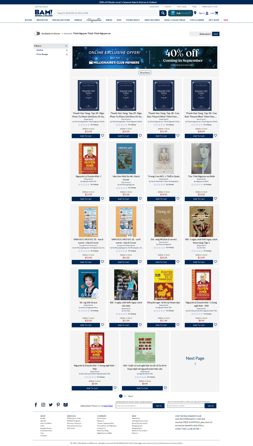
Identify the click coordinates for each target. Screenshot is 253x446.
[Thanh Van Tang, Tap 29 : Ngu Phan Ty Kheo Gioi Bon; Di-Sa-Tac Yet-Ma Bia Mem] (88, 95)
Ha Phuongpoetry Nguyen (92, 249)
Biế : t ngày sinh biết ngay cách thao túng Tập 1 (201, 241)
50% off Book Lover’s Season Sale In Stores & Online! (128, 2)
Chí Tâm (202, 248)
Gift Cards (182, 6)
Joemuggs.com (140, 443)
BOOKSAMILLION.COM (123, 443)
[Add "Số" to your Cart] (88, 325)
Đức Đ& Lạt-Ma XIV (195, 311)
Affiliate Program (73, 421)
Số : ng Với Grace (88, 302)
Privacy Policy (177, 443)
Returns (135, 433)
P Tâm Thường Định (170, 181)
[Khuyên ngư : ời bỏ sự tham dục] (163, 285)
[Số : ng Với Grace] (88, 285)
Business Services (74, 423)
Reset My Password (139, 423)
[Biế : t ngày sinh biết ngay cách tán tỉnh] (126, 285)
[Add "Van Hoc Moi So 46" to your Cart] (126, 199)
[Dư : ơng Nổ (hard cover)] (164, 222)
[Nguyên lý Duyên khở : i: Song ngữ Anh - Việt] (201, 285)
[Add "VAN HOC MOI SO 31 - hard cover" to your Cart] (88, 262)
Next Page (195, 360)
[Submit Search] (163, 13)
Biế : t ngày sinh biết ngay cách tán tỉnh (126, 304)
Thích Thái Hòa (157, 181)
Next (130, 396)
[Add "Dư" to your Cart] (163, 262)
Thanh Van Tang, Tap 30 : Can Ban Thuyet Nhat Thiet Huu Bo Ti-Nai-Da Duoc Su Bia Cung (201, 115)
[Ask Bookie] (180, 13)
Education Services (74, 426)
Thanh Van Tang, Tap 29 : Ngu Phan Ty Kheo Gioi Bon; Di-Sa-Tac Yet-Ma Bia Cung (126, 115)
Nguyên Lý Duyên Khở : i (88, 176)
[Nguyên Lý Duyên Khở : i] (88, 159)
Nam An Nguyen (164, 244)
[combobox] (112, 13)
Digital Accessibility (104, 433)
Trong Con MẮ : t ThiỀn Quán (164, 176)
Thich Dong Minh (81, 121)
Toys (42, 433)
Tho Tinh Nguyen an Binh (201, 176)
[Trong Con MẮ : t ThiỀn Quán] (164, 159)
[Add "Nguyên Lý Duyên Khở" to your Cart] (88, 199)
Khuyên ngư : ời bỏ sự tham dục (163, 302)
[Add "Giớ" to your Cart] (145, 388)
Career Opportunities (105, 423)
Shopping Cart (137, 426)
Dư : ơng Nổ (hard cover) (164, 239)
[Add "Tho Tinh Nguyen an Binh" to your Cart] (201, 199)
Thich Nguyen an (156, 121)
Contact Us (101, 428)
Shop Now (145, 72)
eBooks (43, 421)
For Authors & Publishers (107, 426)
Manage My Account (140, 421)
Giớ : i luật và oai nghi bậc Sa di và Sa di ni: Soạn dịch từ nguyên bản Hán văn (145, 367)
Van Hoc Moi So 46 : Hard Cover (126, 178)
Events (168, 6)
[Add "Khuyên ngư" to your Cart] (163, 325)
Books (42, 418)
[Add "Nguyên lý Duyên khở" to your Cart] (201, 325)
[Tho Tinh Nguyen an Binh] (201, 159)
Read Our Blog (102, 430)
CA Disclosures (165, 443)
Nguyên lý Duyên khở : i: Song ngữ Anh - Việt (201, 304)
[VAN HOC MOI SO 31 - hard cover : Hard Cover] (88, 222)
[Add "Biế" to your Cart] (201, 262)
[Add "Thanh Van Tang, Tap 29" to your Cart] (88, 136)
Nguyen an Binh (202, 181)
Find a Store (101, 418)
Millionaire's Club (209, 6)
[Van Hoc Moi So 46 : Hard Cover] (126, 159)
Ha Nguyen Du (95, 248)
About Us (100, 421)
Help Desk (136, 418)
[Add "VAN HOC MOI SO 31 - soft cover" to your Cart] (126, 262)
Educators (154, 6)
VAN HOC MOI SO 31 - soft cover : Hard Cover (126, 241)
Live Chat (108, 405)
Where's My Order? (139, 430)
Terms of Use (152, 443)
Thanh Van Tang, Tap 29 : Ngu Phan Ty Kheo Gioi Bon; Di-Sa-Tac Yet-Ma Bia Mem (88, 115)
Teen (42, 426)
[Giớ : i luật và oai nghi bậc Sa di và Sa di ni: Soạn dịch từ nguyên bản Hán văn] (145, 348)
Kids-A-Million (46, 423)
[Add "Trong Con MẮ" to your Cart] (163, 199)
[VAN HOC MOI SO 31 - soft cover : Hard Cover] (126, 222)
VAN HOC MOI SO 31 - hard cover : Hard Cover (88, 241)
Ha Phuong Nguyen (127, 184)
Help (194, 6)
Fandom (43, 435)
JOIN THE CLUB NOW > (188, 428)
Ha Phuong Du (133, 248)
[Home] (43, 13)
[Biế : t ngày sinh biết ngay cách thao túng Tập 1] (201, 222)
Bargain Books (46, 428)
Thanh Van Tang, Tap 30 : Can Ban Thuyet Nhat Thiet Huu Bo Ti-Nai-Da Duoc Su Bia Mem (163, 115)
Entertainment (46, 430)
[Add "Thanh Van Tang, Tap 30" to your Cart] (163, 136)
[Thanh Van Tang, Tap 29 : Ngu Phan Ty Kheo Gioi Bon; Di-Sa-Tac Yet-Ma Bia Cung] (126, 95)
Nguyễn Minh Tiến (89, 181)
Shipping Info (137, 428)
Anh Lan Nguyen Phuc (89, 307)
